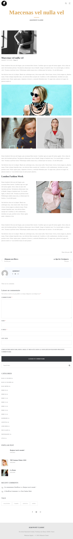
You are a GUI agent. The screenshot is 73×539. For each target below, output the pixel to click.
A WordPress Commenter (11, 491)
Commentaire (6, 297)
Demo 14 (3, 410)
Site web (4, 338)
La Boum (13, 470)
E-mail (4, 329)
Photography (5, 434)
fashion (16, 503)
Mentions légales (28, 535)
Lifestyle (4, 422)
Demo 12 (3, 402)
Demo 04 (3, 394)
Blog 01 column (6, 378)
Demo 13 (15, 60)
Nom (3, 321)
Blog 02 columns (6, 382)
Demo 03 (3, 390)
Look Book (4, 426)
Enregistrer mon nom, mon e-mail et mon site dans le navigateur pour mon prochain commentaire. (32, 351)
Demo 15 (3, 414)
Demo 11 (3, 398)
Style (3, 438)
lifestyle (25, 503)
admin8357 (3, 60)
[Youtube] (15, 274)
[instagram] (18, 274)
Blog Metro (5, 386)
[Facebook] (12, 274)
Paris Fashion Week (26, 491)
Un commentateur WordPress (12, 487)
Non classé (4, 430)
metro (34, 503)
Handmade (4, 418)
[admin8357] (4, 273)
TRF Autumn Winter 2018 (18, 460)
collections (6, 503)
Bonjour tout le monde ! (17, 450)
